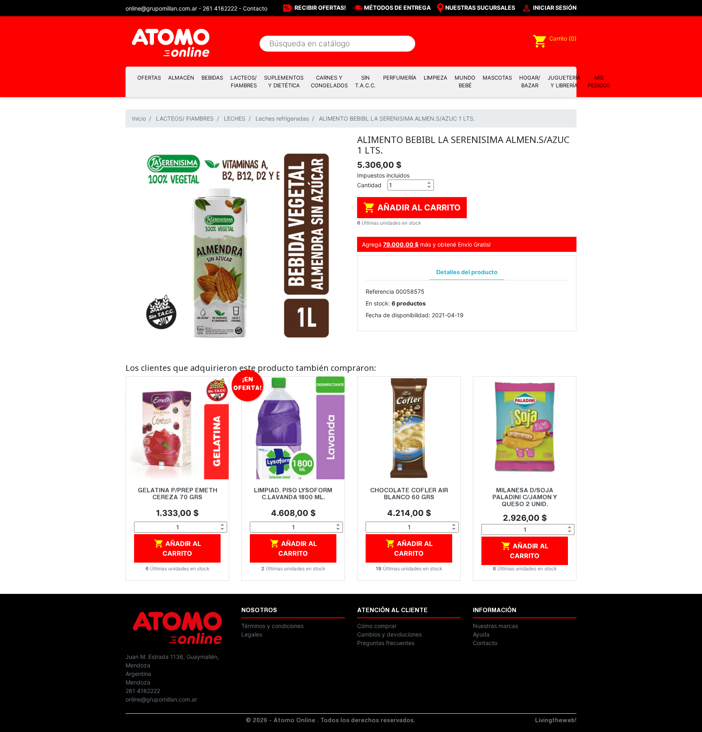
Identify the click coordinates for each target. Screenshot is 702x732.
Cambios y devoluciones (389, 634)
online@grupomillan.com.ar (161, 699)
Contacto (255, 8)
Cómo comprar (376, 625)
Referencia (380, 291)
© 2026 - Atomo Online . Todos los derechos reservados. (330, 721)
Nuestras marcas (495, 625)
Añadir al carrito (412, 207)
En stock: (378, 303)
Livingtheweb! (555, 721)
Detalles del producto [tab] (467, 272)
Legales (251, 634)
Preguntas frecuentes (385, 642)
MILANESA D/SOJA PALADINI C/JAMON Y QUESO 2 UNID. (524, 498)
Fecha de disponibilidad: (398, 315)
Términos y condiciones (272, 625)
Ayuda (481, 634)
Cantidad (369, 185)
